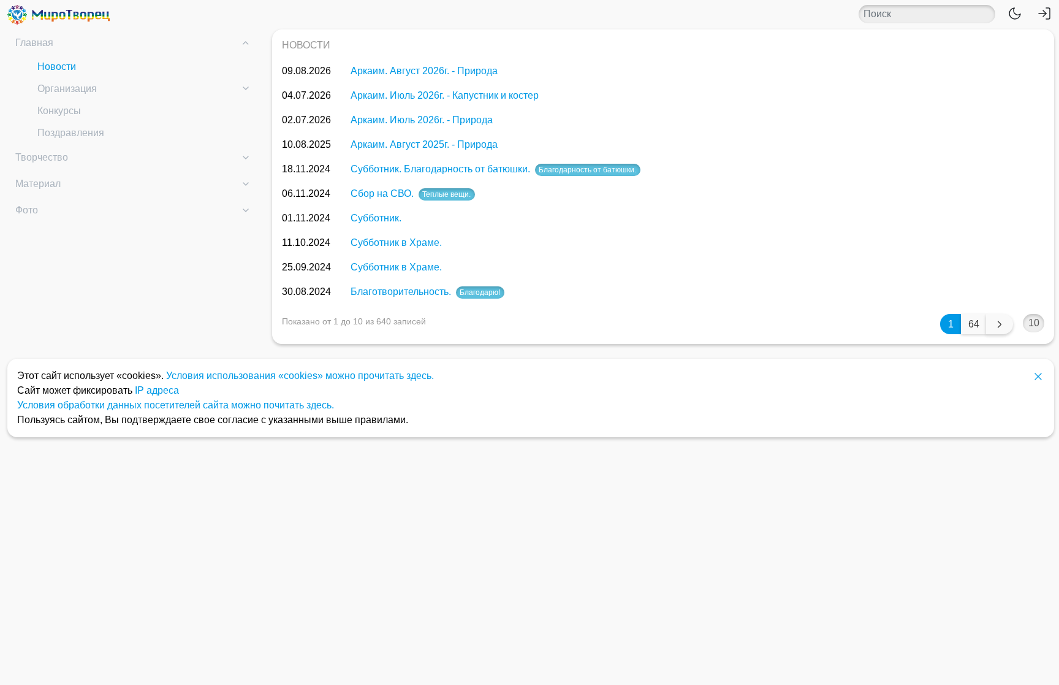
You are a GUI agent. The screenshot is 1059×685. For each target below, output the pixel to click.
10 (1033, 323)
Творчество (41, 157)
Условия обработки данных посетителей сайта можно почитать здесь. (175, 405)
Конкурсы (59, 110)
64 (973, 324)
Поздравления (70, 133)
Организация (67, 88)
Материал (38, 183)
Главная (34, 42)
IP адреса (157, 390)
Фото (26, 210)
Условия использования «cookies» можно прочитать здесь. (300, 375)
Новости (56, 66)
